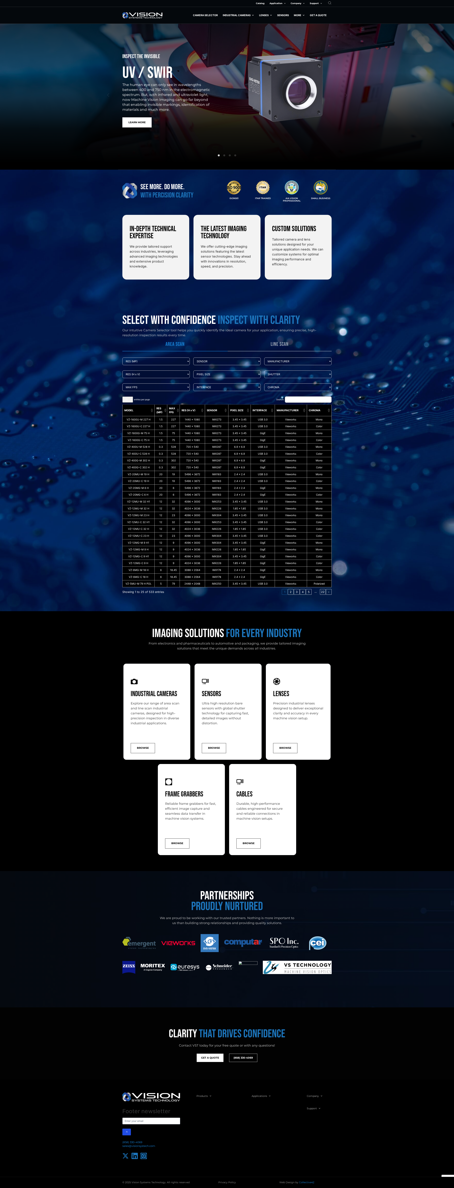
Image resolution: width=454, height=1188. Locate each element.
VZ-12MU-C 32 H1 (138, 522)
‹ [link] (278, 592)
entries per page (142, 399)
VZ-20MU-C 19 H (138, 481)
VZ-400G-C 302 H (138, 467)
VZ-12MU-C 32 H (138, 528)
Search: (280, 399)
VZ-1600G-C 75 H (139, 440)
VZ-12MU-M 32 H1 (138, 501)
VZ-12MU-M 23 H (138, 515)
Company (296, 3)
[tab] (175, 344)
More (297, 15)
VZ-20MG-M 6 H (138, 487)
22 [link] (323, 592)
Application (276, 3)
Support (314, 3)
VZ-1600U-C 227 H (138, 426)
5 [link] (309, 592)
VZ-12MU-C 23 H (138, 535)
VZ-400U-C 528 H (138, 453)
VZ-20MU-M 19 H (138, 474)
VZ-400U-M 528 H (138, 446)
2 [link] (291, 592)
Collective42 (306, 1182)
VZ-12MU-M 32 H (138, 508)
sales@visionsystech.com (138, 1146)
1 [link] (284, 592)
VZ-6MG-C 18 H (138, 576)
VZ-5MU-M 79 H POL (138, 583)
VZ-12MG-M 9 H (139, 549)
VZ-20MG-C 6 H (138, 494)
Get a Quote (318, 15)
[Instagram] (143, 1156)
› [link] (328, 592)
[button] (108, 95)
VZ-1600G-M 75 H (138, 433)
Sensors (283, 15)
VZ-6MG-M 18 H (139, 569)
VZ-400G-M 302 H (138, 460)
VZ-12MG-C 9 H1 (138, 556)
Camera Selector (205, 15)
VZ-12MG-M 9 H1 (138, 542)
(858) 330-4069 (132, 1142)
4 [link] (303, 592)
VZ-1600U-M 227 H (139, 419)
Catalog (260, 3)
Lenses (264, 15)
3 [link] (297, 592)
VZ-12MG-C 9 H (138, 563)
